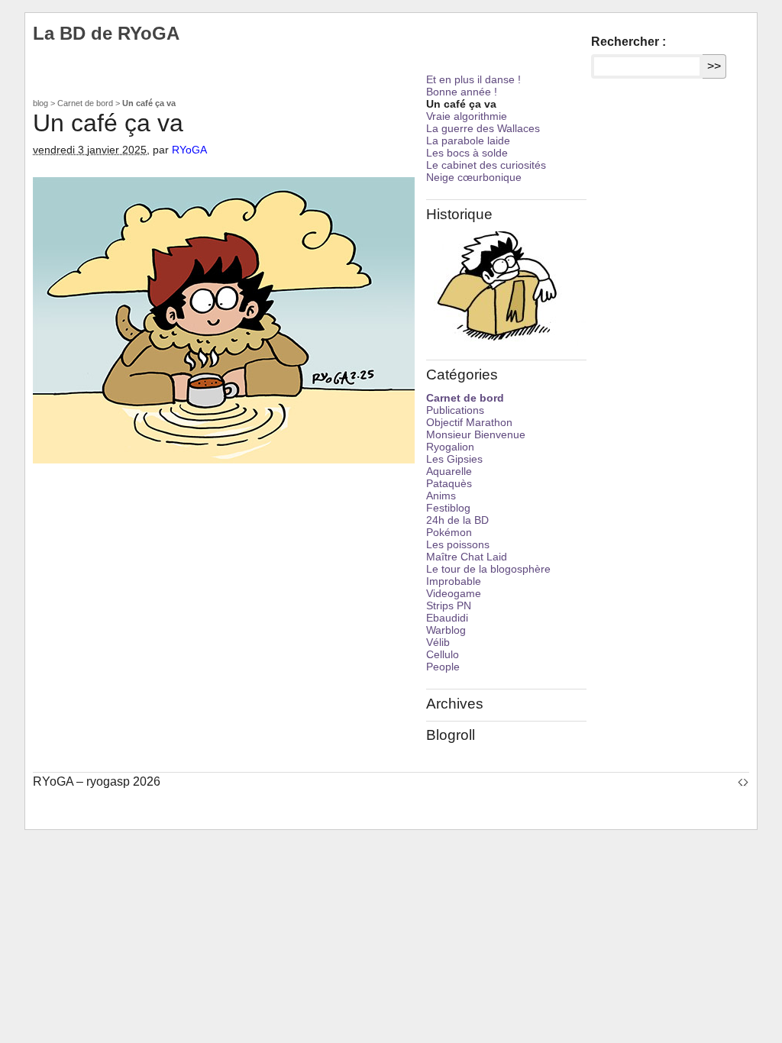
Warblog (446, 630)
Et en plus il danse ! (473, 79)
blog (40, 103)
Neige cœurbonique (474, 177)
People (443, 666)
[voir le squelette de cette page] (743, 781)
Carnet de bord (85, 103)
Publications (455, 410)
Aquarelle (449, 471)
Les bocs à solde (467, 153)
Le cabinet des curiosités (486, 165)
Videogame (453, 593)
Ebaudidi (447, 618)
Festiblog (448, 508)
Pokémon (449, 532)
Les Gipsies (454, 459)
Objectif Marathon (469, 422)
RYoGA (189, 150)
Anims (441, 495)
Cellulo (442, 654)
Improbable (453, 581)
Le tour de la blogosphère (488, 569)
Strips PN (448, 605)
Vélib (438, 642)
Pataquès (449, 483)
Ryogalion (450, 447)
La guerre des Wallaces (483, 128)
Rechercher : (628, 41)
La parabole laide (468, 140)
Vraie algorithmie (466, 116)
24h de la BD (457, 520)
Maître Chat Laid (466, 557)
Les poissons (458, 544)
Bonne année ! (461, 92)
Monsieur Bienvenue (475, 434)
